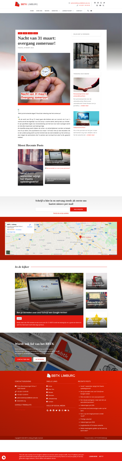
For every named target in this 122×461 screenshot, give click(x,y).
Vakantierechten (79, 127)
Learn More (93, 456)
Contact (50, 402)
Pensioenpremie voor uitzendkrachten (81, 95)
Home (20, 33)
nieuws (30, 33)
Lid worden (39, 359)
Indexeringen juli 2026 (87, 405)
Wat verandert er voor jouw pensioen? (92, 397)
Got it (101, 456)
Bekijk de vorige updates (61, 213)
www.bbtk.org (21, 401)
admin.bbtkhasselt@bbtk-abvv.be (80, 3)
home (25, 33)
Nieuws (50, 392)
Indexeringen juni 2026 (88, 422)
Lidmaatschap (52, 398)
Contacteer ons (23, 359)
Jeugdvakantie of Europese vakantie (92, 425)
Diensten (51, 395)
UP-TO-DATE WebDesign (101, 438)
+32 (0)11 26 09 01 (22, 394)
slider (35, 33)
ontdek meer (85, 106)
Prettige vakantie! (86, 419)
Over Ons (51, 389)
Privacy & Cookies (89, 438)
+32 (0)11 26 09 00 (84, 5)
